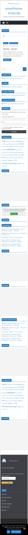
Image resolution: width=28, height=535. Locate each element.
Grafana (7, 146)
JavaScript (4, 152)
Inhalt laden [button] (14, 213)
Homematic (16, 146)
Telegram (15, 157)
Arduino (15, 141)
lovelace (16, 152)
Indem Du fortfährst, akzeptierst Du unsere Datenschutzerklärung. (12, 128)
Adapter (4, 141)
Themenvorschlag (5, 507)
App (12, 141)
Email (3, 122)
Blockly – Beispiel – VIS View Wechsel (13, 237)
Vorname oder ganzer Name (8, 116)
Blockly (19, 141)
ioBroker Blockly (14, 43)
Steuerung (7, 157)
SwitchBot (11, 157)
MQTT (3, 154)
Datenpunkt (16, 144)
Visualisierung (7, 163)
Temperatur (20, 157)
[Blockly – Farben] (14, 38)
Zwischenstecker (5, 165)
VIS (15, 160)
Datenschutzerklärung (6, 497)
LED (7, 152)
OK (8, 532)
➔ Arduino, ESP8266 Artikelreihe (17, 95)
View (13, 160)
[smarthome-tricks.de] (3, 23)
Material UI (21, 152)
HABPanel (11, 146)
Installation (4, 149)
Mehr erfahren (16, 532)
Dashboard (11, 144)
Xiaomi (22, 163)
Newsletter (4, 500)
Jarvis (20, 149)
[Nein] (26, 529)
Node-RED (7, 154)
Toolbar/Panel (5, 160)
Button (23, 141)
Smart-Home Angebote (7, 503)
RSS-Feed (4, 510)
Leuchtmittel (11, 152)
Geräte (3, 146)
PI (13, 398)
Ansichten (9, 141)
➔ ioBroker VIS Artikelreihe (15, 78)
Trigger (10, 160)
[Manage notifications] (24, 528)
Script (15, 155)
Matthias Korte (15, 45)
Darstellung (6, 144)
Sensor (19, 154)
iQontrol (17, 149)
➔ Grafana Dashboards (17, 86)
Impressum (4, 494)
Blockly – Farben (10, 49)
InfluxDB (21, 146)
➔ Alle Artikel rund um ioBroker (17, 103)
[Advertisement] (14, 187)
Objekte (11, 154)
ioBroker (6, 43)
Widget (14, 163)
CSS (2, 144)
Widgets (19, 163)
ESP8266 (21, 144)
